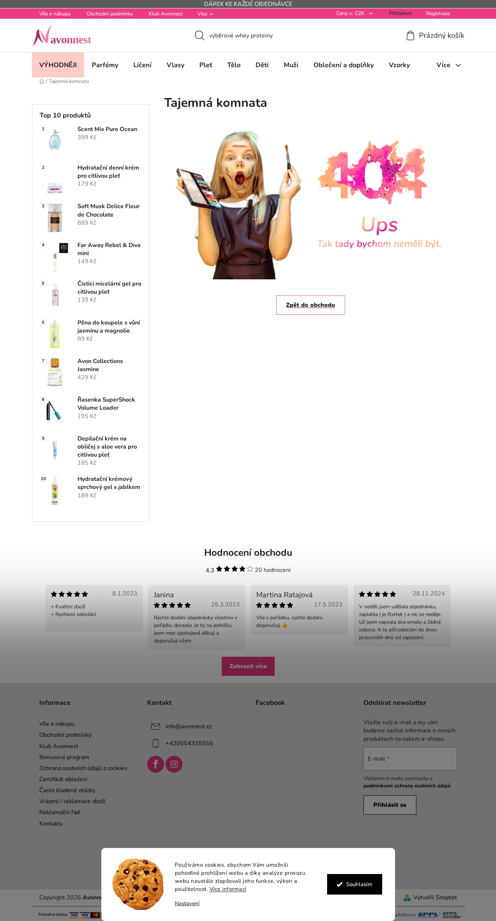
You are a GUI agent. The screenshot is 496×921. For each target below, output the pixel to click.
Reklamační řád (59, 812)
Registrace (438, 13)
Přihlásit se (389, 805)
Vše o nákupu (54, 13)
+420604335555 (189, 743)
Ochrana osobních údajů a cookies (83, 768)
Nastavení (187, 903)
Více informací (228, 889)
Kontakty (51, 824)
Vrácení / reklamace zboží (72, 801)
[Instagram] (174, 764)
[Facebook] (155, 764)
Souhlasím (359, 884)
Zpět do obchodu (310, 305)
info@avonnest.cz (189, 726)
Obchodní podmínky (110, 13)
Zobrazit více (248, 666)
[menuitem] (58, 64)
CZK (360, 13)
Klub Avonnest (166, 13)
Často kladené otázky (67, 790)
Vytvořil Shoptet (435, 897)
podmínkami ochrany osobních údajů (406, 785)
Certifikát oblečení (63, 779)
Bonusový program (64, 757)
